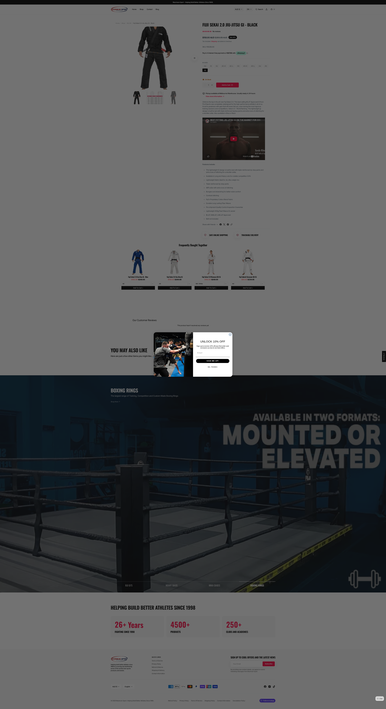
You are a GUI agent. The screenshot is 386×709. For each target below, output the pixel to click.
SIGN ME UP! (213, 361)
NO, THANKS (212, 367)
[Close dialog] (230, 334)
